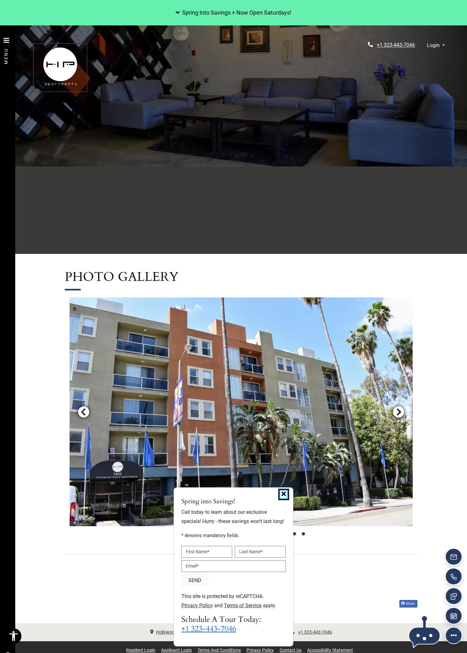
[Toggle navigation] (6, 48)
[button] (233, 12)
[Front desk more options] (453, 635)
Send (194, 580)
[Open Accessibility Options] (14, 637)
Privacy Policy (197, 605)
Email (192, 565)
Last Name (251, 551)
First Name (197, 551)
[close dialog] (284, 494)
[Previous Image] (83, 411)
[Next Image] (398, 411)
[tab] (294, 533)
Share (410, 603)
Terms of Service (242, 605)
